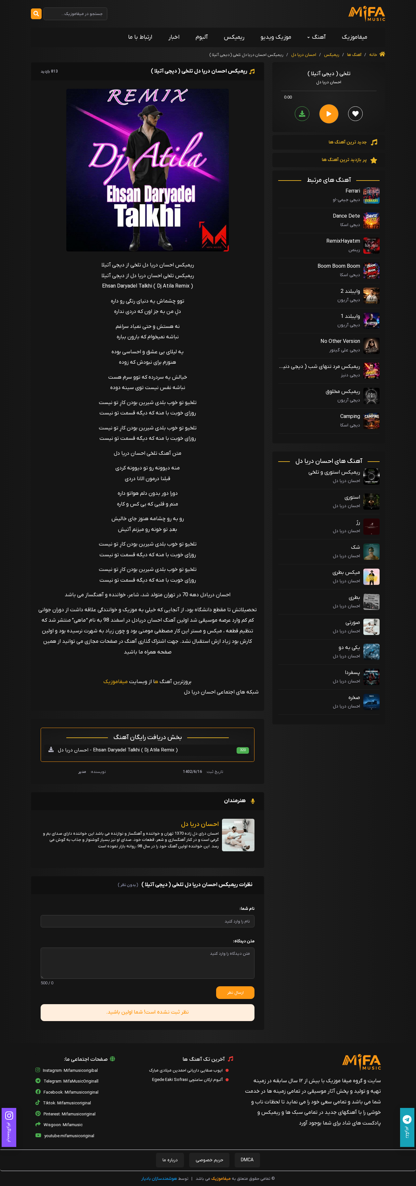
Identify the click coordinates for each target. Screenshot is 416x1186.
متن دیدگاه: (243, 941)
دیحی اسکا (350, 275)
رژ (358, 522)
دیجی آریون (348, 300)
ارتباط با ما (140, 37)
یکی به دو (349, 647)
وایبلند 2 (350, 291)
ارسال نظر (235, 992)
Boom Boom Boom (339, 266)
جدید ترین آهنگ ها (348, 142)
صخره (354, 697)
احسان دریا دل (303, 55)
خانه (373, 55)
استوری (352, 497)
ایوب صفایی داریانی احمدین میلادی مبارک (186, 1070)
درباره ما (170, 1160)
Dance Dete (346, 216)
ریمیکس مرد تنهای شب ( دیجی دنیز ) (320, 367)
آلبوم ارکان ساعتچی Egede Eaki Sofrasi (188, 1080)
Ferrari (352, 191)
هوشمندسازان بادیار (159, 1178)
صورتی (352, 622)
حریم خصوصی (209, 1160)
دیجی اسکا (350, 225)
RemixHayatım (343, 241)
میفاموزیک (354, 37)
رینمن (354, 250)
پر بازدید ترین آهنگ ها (345, 160)
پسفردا (352, 672)
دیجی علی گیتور (344, 350)
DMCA (247, 1160)
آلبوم (202, 37)
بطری (354, 597)
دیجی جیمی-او (346, 200)
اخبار (173, 37)
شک (355, 547)
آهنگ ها (353, 55)
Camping (350, 416)
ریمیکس (234, 37)
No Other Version (340, 341)
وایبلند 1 (350, 316)
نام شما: (247, 908)
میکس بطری (346, 572)
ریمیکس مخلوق (343, 391)
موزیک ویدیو (276, 37)
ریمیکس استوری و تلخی (334, 472)
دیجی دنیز (350, 375)
